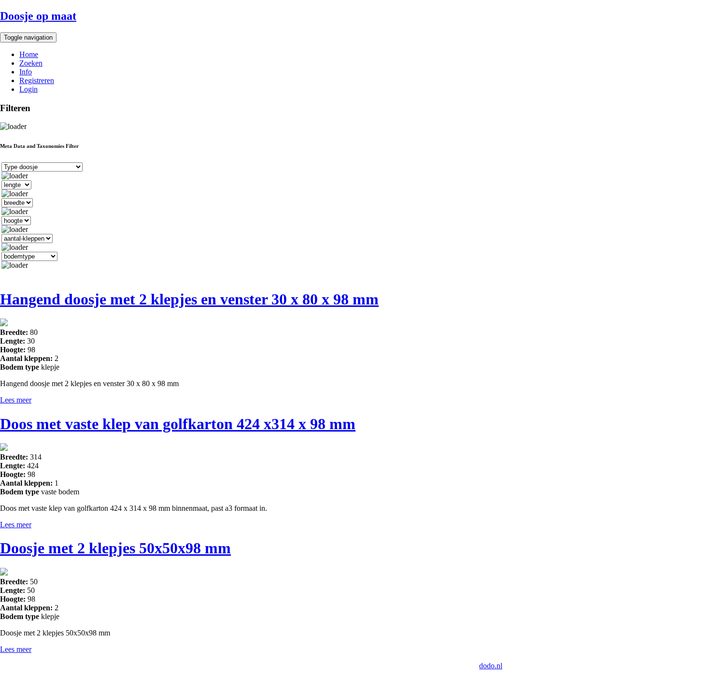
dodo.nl (490, 666)
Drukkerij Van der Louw (249, 666)
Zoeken (31, 63)
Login (28, 89)
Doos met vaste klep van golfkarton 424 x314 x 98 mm (177, 424)
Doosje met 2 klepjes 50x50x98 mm (115, 548)
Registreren (36, 80)
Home (28, 54)
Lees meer (15, 400)
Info (25, 72)
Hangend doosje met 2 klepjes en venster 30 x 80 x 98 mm (189, 299)
